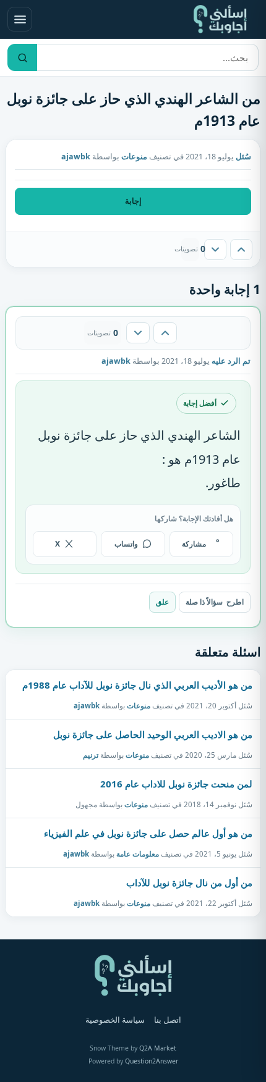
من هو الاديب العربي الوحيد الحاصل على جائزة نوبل (152, 734)
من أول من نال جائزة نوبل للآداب (189, 882)
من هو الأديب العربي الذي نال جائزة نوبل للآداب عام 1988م (137, 685)
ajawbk (87, 705)
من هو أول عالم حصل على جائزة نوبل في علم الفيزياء (148, 833)
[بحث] (22, 57)
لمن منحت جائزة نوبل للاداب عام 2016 (176, 784)
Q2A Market (157, 1048)
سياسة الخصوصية (115, 1020)
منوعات (134, 156)
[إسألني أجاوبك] (220, 19)
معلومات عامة (137, 853)
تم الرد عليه (231, 361)
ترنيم (90, 754)
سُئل (243, 156)
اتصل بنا (167, 1020)
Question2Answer (151, 1061)
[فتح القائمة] (19, 19)
